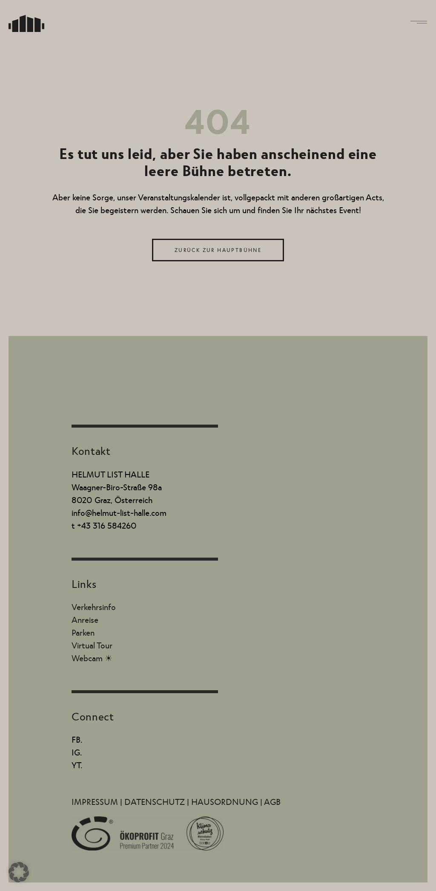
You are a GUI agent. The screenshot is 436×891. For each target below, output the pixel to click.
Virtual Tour (92, 645)
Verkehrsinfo (94, 607)
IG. (77, 752)
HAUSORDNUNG (225, 801)
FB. (77, 739)
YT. (77, 765)
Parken (83, 632)
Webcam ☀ (92, 658)
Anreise (85, 619)
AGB (272, 801)
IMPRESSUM (96, 801)
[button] (18, 872)
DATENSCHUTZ (155, 801)
